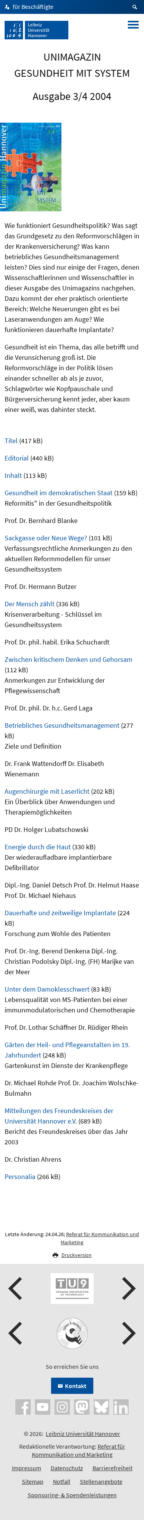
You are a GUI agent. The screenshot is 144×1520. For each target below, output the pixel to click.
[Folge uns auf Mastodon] (82, 1406)
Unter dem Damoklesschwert (47, 989)
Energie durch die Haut (38, 846)
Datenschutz (67, 1468)
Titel (11, 440)
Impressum (26, 1468)
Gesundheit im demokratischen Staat (59, 492)
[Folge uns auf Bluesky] (101, 1406)
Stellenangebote (101, 1481)
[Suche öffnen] (135, 7)
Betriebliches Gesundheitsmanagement (62, 725)
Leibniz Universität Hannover (83, 1433)
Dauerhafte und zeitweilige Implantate (60, 912)
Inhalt (13, 475)
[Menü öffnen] (133, 30)
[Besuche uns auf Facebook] (23, 1406)
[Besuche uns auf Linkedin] (121, 1406)
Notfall (61, 1481)
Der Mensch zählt (30, 603)
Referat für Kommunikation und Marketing (78, 1450)
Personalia (20, 1176)
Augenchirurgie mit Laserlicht (47, 791)
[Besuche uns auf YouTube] (43, 1406)
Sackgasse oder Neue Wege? (46, 537)
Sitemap (32, 1481)
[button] (16, 1288)
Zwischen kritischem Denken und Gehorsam (68, 659)
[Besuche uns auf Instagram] (62, 1406)
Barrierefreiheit (112, 1468)
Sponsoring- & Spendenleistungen (72, 1495)
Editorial (17, 458)
